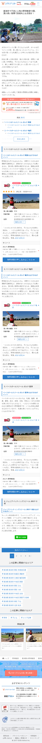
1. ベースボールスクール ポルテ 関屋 (18, 122)
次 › (30, 556)
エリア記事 (26, 618)
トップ (6, 658)
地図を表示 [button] (18, 222)
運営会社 (6, 736)
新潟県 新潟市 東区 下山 (11, 601)
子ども (14, 618)
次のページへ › (21, 550)
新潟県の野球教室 (28, 658)
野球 (4, 618)
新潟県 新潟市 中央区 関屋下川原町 (15, 597)
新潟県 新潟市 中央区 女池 (12, 594)
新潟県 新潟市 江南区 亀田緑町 (14, 578)
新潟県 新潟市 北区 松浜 (11, 605)
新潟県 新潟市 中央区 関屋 (12, 582)
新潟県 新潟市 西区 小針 (11, 590)
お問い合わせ (7, 738)
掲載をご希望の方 (21, 738)
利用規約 (34, 736)
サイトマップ (34, 738)
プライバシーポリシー (19, 736)
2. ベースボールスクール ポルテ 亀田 (18, 131)
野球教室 (15, 658)
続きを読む (19, 238)
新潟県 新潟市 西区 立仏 (11, 586)
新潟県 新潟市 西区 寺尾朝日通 (14, 570)
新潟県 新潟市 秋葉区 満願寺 (13, 574)
